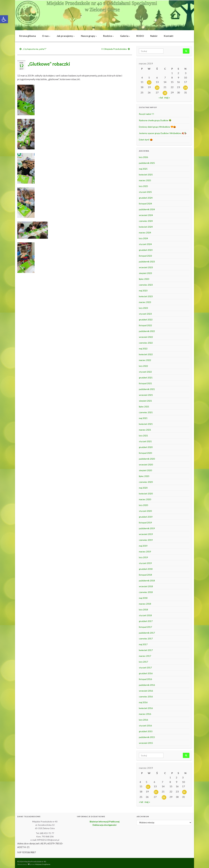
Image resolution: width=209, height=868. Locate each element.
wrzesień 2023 (146, 267)
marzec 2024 (145, 232)
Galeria (124, 35)
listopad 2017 (145, 627)
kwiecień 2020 (146, 493)
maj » (167, 97)
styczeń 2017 (145, 667)
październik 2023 (147, 261)
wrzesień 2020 (146, 464)
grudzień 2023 (146, 250)
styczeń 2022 (145, 371)
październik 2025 (147, 163)
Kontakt (168, 35)
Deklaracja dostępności (104, 825)
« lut (161, 97)
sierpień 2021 (145, 400)
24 (185, 87)
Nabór (154, 35)
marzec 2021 (145, 429)
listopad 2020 (145, 453)
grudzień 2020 (146, 447)
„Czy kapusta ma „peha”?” (35, 49)
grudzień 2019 (146, 516)
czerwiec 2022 (146, 342)
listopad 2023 (145, 255)
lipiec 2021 (144, 406)
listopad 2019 (145, 522)
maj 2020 (143, 487)
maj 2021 (143, 418)
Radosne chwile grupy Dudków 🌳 (155, 120)
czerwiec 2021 (146, 412)
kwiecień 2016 (146, 708)
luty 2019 (143, 557)
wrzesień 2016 (146, 690)
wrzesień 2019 (146, 534)
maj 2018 (143, 598)
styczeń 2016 (145, 725)
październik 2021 (147, 389)
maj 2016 (143, 702)
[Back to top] (202, 861)
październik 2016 (147, 685)
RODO (140, 35)
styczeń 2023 (145, 313)
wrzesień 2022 (146, 337)
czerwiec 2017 (146, 638)
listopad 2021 (145, 383)
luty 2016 (143, 719)
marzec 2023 (145, 302)
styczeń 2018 (145, 615)
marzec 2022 (145, 360)
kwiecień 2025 (146, 174)
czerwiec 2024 (146, 221)
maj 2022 (143, 348)
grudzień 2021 (146, 377)
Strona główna (27, 35)
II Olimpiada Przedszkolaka (114, 49)
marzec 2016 (145, 714)
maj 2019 (143, 545)
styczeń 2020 (145, 511)
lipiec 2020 (144, 476)
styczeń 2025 (145, 192)
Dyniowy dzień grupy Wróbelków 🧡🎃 (157, 126)
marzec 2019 (145, 551)
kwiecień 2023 (146, 296)
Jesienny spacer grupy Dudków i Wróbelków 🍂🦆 (163, 133)
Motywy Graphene (42, 864)
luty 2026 (143, 157)
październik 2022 (147, 331)
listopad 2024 (145, 203)
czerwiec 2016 (146, 696)
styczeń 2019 (145, 563)
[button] (4, 19)
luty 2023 (143, 308)
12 (149, 82)
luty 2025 (143, 186)
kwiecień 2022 (146, 354)
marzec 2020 (145, 499)
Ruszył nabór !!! (146, 114)
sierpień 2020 (145, 470)
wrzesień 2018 (146, 586)
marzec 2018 (145, 603)
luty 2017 (143, 661)
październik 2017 (147, 632)
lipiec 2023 (144, 279)
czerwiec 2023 (146, 284)
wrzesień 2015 (146, 743)
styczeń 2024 (145, 244)
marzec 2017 (145, 656)
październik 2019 (147, 528)
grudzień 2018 (146, 569)
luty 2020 (143, 505)
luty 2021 (143, 435)
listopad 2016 (145, 679)
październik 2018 (147, 580)
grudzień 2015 (146, 731)
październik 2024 (147, 209)
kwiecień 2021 (146, 424)
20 (157, 87)
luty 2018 (143, 609)
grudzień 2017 (146, 621)
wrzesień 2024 (146, 215)
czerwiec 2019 (146, 540)
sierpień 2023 (145, 273)
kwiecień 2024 (146, 226)
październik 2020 (147, 458)
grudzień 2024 (146, 197)
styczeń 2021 (145, 441)
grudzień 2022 (146, 319)
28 (165, 92)
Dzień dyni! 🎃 (146, 139)
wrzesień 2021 (146, 395)
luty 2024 (143, 238)
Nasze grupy (88, 35)
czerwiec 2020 (146, 482)
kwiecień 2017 (146, 650)
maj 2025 (143, 168)
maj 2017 (143, 644)
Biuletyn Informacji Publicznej (104, 821)
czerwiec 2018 (146, 592)
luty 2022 (143, 366)
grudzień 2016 (146, 673)
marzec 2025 (145, 180)
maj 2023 (143, 290)
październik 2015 (147, 737)
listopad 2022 (145, 325)
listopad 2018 (145, 574)
